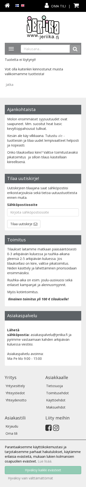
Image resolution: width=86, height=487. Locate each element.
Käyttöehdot (55, 400)
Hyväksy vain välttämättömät (30, 478)
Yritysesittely (15, 386)
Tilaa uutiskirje (21, 224)
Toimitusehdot (57, 393)
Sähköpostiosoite (22, 204)
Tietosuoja (54, 386)
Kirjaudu (11, 426)
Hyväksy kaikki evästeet (43, 470)
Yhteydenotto (16, 400)
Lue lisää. (45, 461)
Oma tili (58, 6)
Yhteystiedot (15, 393)
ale (60, 135)
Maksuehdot (55, 407)
